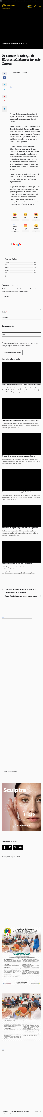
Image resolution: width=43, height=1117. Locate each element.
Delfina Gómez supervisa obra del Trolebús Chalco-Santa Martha (21, 384)
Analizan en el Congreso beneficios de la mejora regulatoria (20, 528)
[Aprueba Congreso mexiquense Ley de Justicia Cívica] (21, 480)
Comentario (6, 296)
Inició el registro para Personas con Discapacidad (17, 563)
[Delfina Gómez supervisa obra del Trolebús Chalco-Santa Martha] (21, 372)
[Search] (35, 6)
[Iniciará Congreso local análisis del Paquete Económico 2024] (21, 408)
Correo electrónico (9, 326)
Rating (4, 312)
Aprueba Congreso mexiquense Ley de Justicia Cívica (18, 492)
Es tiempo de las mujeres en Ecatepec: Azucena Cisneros (18, 456)
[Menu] (40, 6)
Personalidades (8, 5)
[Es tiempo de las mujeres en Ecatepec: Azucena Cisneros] (21, 444)
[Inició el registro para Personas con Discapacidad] (21, 552)
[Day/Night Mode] (29, 6)
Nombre (5, 317)
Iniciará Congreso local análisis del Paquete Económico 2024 (20, 420)
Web (3, 335)
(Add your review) (11, 276)
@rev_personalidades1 (11, 771)
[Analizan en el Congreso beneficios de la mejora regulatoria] (21, 516)
